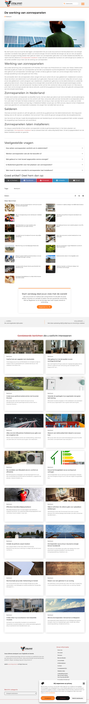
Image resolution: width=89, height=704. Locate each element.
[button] (84, 683)
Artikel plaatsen (62, 663)
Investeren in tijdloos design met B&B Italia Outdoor (70, 204)
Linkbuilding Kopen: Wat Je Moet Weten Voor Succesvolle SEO (63, 675)
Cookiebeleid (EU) (62, 668)
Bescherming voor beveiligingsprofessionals (27, 245)
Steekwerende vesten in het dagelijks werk (67, 256)
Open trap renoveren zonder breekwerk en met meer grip (68, 236)
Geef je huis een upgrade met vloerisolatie (20, 359)
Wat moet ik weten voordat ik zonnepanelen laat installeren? (44, 170)
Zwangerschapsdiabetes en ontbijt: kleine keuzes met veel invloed (28, 277)
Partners (60, 655)
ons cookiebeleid (50, 692)
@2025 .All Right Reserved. (15, 664)
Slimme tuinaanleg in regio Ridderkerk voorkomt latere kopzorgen (69, 246)
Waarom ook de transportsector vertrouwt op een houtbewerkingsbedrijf (28, 205)
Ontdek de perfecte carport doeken (18, 544)
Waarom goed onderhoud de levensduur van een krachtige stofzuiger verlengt (28, 256)
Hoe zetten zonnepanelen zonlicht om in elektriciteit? (44, 148)
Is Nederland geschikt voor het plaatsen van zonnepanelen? (44, 165)
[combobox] (70, 3)
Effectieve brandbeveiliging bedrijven (18, 507)
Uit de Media (61, 660)
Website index (61, 671)
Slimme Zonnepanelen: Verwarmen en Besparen (64, 617)
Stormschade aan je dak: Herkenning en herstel (22, 581)
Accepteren (48, 698)
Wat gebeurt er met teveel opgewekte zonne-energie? (44, 159)
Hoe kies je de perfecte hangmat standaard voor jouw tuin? (69, 215)
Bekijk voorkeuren (77, 698)
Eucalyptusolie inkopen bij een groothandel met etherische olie (28, 266)
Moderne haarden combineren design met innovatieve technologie (67, 266)
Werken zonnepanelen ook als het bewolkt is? (44, 154)
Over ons (60, 650)
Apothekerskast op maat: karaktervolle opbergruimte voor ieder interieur (25, 225)
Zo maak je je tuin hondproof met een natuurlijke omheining (28, 236)
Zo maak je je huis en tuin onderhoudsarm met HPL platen (69, 225)
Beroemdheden (62, 658)
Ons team (60, 652)
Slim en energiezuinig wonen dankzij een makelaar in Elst (28, 215)
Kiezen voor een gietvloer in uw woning (61, 581)
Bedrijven (9, 16)
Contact (60, 665)
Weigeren (63, 698)
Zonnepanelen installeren (29, 57)
